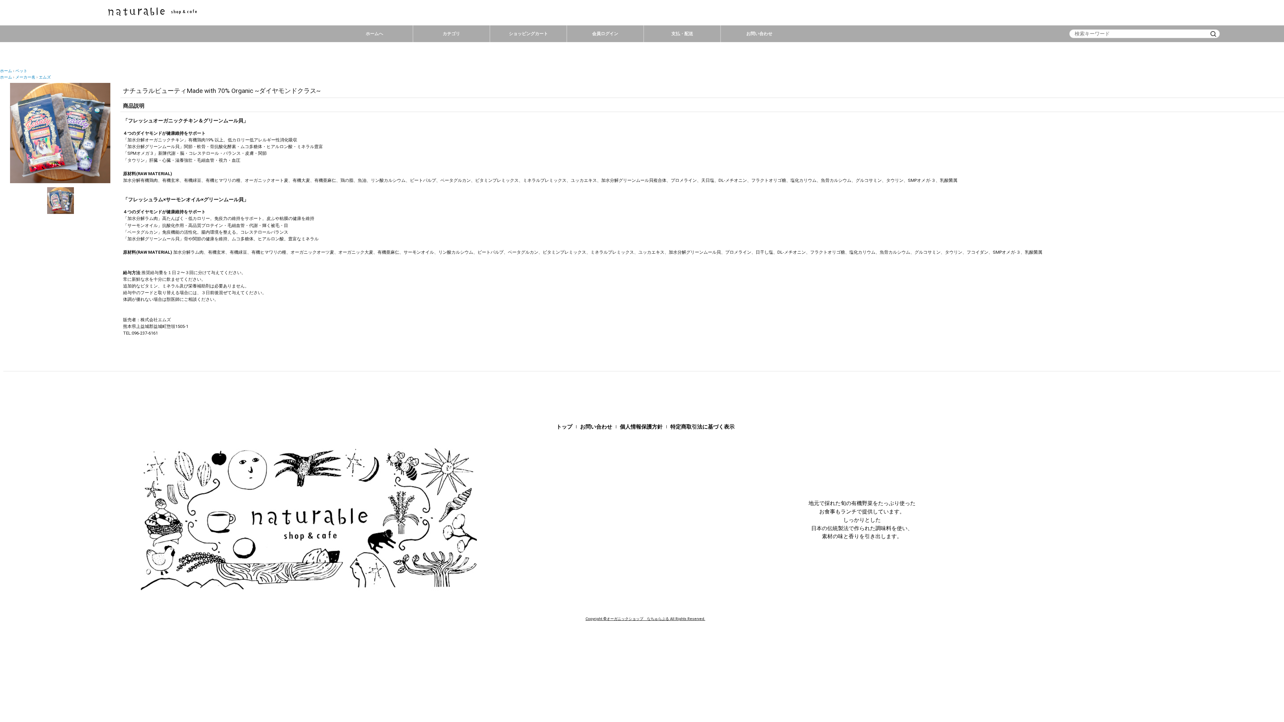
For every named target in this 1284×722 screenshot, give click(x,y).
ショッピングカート (528, 33)
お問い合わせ (759, 33)
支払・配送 (682, 33)
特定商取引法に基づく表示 (702, 427)
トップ (564, 427)
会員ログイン (605, 33)
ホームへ (374, 33)
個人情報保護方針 (641, 427)
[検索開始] (1213, 33)
